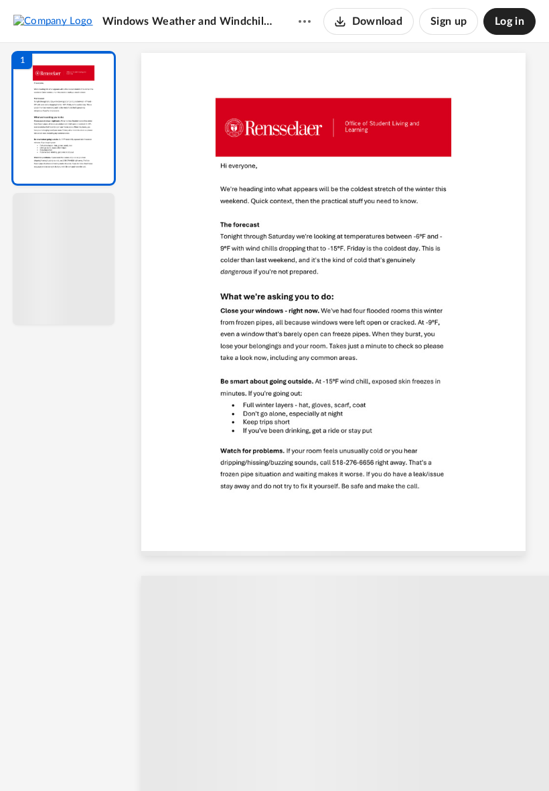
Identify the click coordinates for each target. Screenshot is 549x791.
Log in (509, 21)
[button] (63, 118)
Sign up (448, 21)
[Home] (53, 20)
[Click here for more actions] (304, 21)
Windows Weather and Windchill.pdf (187, 21)
